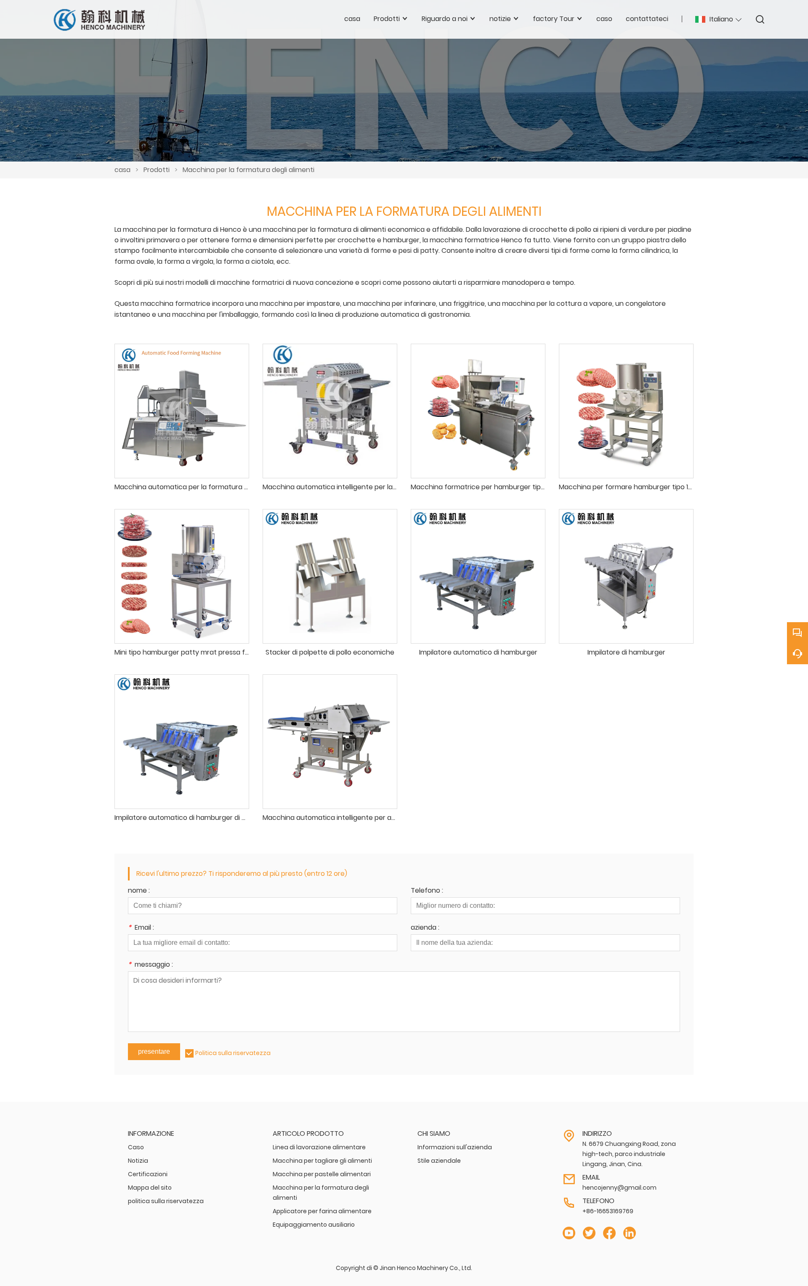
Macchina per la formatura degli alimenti (248, 170)
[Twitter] (589, 1233)
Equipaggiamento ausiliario (314, 1224)
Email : (141, 928)
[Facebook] (609, 1233)
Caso (136, 1147)
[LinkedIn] (629, 1233)
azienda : (425, 928)
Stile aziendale (439, 1160)
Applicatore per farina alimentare (322, 1211)
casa (122, 170)
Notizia (138, 1160)
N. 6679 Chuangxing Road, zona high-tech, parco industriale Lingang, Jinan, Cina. (629, 1154)
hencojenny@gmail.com (619, 1187)
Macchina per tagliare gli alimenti (322, 1160)
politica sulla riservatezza (166, 1201)
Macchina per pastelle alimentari (322, 1174)
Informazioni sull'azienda (454, 1147)
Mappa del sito (150, 1187)
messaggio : (150, 965)
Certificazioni (147, 1174)
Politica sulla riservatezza (233, 1053)
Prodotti (157, 170)
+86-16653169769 (607, 1211)
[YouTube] (569, 1233)
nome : (139, 891)
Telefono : (427, 891)
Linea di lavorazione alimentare (319, 1147)
